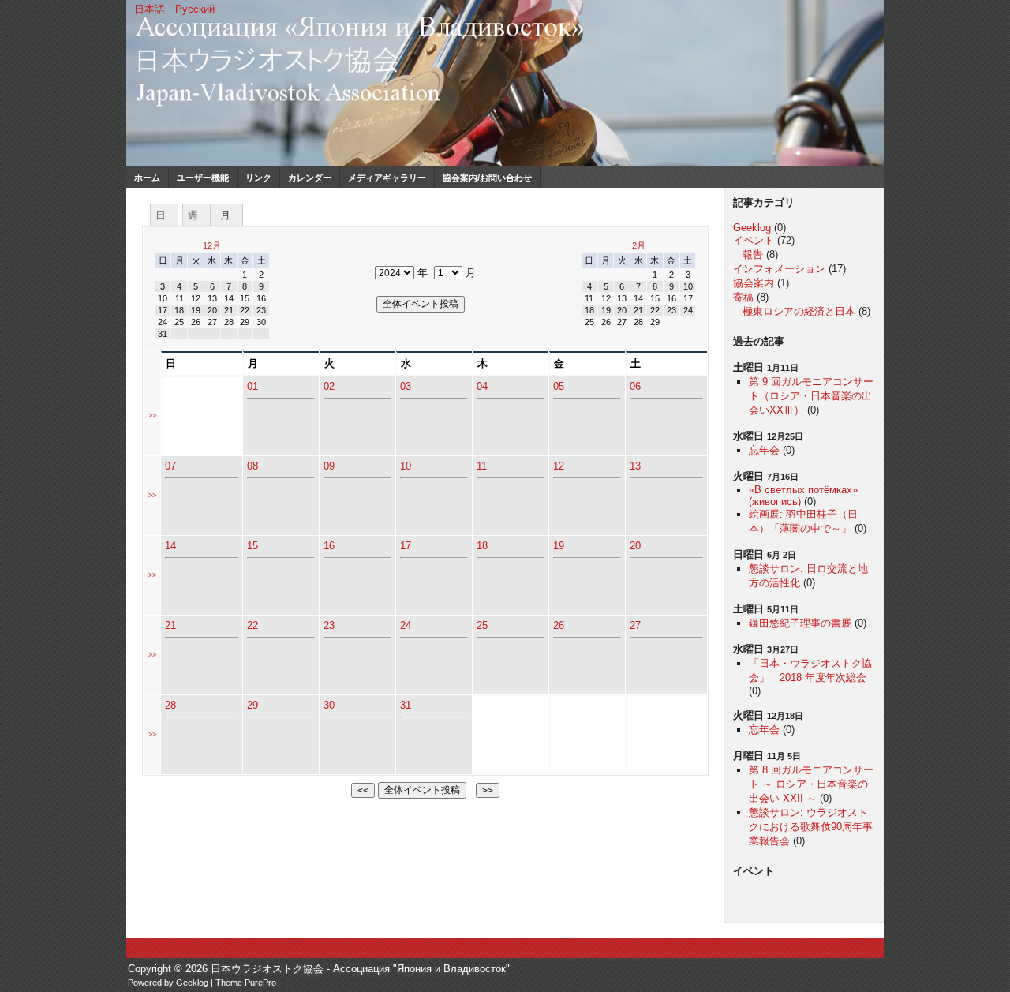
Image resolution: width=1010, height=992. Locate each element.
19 (558, 546)
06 (635, 386)
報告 (753, 254)
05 (558, 386)
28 (170, 705)
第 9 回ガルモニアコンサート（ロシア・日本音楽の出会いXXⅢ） (811, 396)
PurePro (260, 982)
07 (170, 466)
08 (252, 466)
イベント (753, 240)
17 (405, 546)
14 (170, 546)
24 (405, 625)
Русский (195, 9)
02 (329, 386)
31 (405, 705)
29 (252, 705)
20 (635, 546)
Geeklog (752, 228)
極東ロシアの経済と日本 (799, 311)
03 (405, 386)
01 (252, 386)
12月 (212, 245)
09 (329, 466)
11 (482, 466)
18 (482, 546)
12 (558, 466)
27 (635, 625)
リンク (258, 177)
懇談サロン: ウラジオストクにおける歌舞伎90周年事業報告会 (811, 827)
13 (635, 466)
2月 (638, 245)
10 (405, 466)
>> (152, 416)
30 (329, 705)
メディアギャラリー (387, 177)
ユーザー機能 (203, 177)
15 (252, 546)
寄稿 (743, 297)
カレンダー (309, 177)
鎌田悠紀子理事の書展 (800, 623)
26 (558, 625)
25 (482, 625)
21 (170, 625)
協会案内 (753, 283)
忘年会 (764, 450)
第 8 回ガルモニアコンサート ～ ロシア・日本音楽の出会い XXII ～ (811, 784)
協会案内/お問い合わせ (487, 177)
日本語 (149, 9)
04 (482, 386)
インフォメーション (779, 269)
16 (329, 546)
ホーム (147, 177)
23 (329, 625)
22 (252, 625)
